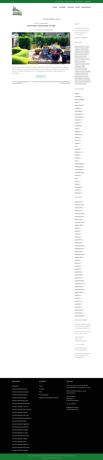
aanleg (87, 46)
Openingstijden (79, 1)
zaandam (84, 83)
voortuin (81, 81)
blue (87, 49)
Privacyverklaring (43, 394)
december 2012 (79, 280)
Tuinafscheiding (44, 23)
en (47, 81)
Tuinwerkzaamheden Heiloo (19, 421)
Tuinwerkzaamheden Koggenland (20, 424)
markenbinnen (78, 66)
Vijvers (76, 181)
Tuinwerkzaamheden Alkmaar (19, 389)
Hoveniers (62, 7)
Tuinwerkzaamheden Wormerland (20, 447)
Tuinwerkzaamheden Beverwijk (20, 400)
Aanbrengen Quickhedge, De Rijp (41, 25)
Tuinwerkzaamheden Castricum (20, 406)
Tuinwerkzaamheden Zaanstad (20, 450)
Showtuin (70, 7)
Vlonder (77, 184)
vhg (76, 178)
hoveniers (82, 59)
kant (55, 81)
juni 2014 (77, 231)
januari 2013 (78, 277)
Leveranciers (78, 134)
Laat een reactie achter (65, 83)
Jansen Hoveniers (48, 29)
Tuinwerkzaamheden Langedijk (20, 429)
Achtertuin (77, 96)
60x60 (76, 46)
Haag (49, 81)
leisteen (87, 64)
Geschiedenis (78, 111)
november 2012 (79, 283)
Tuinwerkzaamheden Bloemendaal (21, 403)
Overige (77, 143)
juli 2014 (77, 228)
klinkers (77, 61)
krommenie (82, 61)
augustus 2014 (78, 225)
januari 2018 (78, 202)
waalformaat (87, 81)
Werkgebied (15, 386)
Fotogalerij (77, 108)
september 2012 (79, 289)
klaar (57, 81)
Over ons (77, 140)
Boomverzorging (79, 99)
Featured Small (78, 105)
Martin (59, 81)
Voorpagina (78, 187)
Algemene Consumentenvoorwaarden (48, 397)
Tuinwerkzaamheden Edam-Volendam (21, 409)
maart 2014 (78, 239)
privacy (13, 83)
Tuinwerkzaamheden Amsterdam (20, 392)
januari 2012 (78, 313)
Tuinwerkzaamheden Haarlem (19, 412)
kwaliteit (82, 64)
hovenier (77, 59)
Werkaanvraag (86, 7)
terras (84, 76)
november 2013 (79, 248)
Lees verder (41, 76)
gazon (82, 51)
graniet (80, 54)
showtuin (82, 73)
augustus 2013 (78, 257)
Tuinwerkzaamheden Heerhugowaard (21, 418)
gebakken (87, 51)
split (86, 73)
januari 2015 (78, 210)
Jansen (55, 7)
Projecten (36, 23)
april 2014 (77, 237)
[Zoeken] (13, 1)
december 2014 (79, 213)
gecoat (76, 54)
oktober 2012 (78, 286)
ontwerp (77, 71)
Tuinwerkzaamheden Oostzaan (20, 432)
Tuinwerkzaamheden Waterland (20, 444)
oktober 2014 (78, 219)
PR (75, 146)
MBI (84, 66)
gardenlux (77, 51)
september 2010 (79, 315)
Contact (78, 7)
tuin (87, 76)
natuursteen (77, 68)
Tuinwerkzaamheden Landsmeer (20, 427)
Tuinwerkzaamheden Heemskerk (20, 415)
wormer (79, 83)
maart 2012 (78, 307)
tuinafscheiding (78, 78)
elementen (44, 81)
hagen (52, 81)
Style (76, 160)
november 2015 (79, 204)
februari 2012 (78, 310)
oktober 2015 (78, 207)
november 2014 (79, 216)
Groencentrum (59, 1)
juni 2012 (77, 298)
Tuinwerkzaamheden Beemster (20, 394)
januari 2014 (78, 242)
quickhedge (17, 83)
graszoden (86, 54)
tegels (80, 76)
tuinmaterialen (86, 78)
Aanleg (76, 93)
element (39, 81)
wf (75, 83)
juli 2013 (77, 260)
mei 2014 (77, 234)
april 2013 (77, 269)
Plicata (68, 81)
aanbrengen (81, 46)
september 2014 (79, 222)
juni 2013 (77, 263)
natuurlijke (64, 81)
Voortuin (77, 190)
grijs (76, 56)
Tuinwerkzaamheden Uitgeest (19, 438)
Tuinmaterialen (69, 1)
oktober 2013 (78, 251)
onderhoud (84, 68)
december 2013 (79, 245)
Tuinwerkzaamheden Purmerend (20, 435)
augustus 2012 (78, 292)
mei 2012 (77, 301)
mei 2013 (77, 266)
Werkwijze (77, 193)
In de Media (78, 125)
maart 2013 (78, 272)
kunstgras (77, 64)
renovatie (82, 71)
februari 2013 (78, 275)
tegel (76, 76)
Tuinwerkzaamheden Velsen (19, 441)
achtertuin (77, 49)
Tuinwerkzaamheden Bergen (19, 397)
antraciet (83, 49)
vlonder (77, 81)
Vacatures (77, 175)
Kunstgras (77, 131)
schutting (77, 73)
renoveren (88, 71)
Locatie (41, 386)
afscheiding (35, 81)
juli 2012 (77, 295)
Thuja (22, 83)
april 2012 (77, 304)
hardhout (84, 56)
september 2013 (79, 254)
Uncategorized (79, 172)
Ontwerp (77, 137)
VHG (40, 392)
